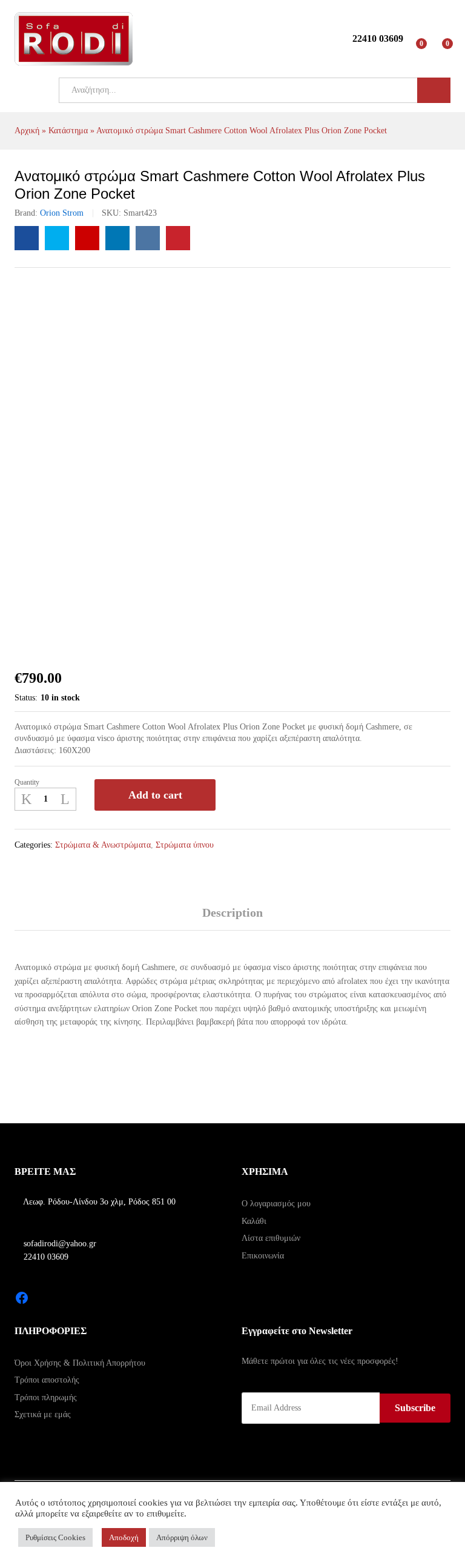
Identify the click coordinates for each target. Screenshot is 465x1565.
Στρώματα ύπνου (185, 844)
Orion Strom (62, 213)
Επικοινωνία (263, 1255)
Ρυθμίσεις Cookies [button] (55, 1537)
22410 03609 (44, 1256)
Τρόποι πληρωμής (46, 1397)
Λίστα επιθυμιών (271, 1238)
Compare (270, 795)
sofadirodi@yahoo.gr (58, 1243)
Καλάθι (254, 1221)
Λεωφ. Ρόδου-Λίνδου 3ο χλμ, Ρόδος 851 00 (98, 1201)
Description (232, 912)
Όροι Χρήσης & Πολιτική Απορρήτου (80, 1362)
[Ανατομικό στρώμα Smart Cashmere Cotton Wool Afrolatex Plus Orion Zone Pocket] (27, 238)
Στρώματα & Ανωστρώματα (103, 844)
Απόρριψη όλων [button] (182, 1537)
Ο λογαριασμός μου (276, 1203)
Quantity (27, 782)
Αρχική (27, 130)
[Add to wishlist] (238, 795)
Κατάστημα (68, 130)
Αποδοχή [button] (124, 1537)
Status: (26, 697)
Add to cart (155, 795)
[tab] (232, 918)
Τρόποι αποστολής (47, 1379)
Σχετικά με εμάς (43, 1414)
